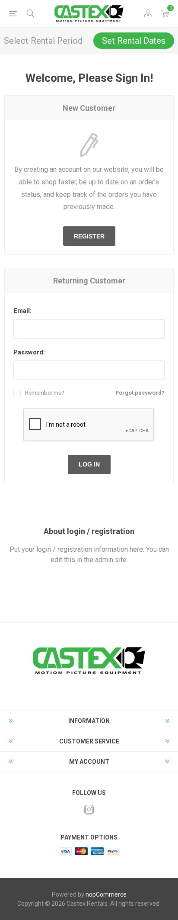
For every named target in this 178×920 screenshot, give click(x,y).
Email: (22, 311)
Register (89, 236)
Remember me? (44, 392)
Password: (29, 352)
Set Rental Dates (133, 40)
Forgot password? (140, 392)
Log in (89, 464)
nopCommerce (106, 894)
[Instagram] (89, 810)
